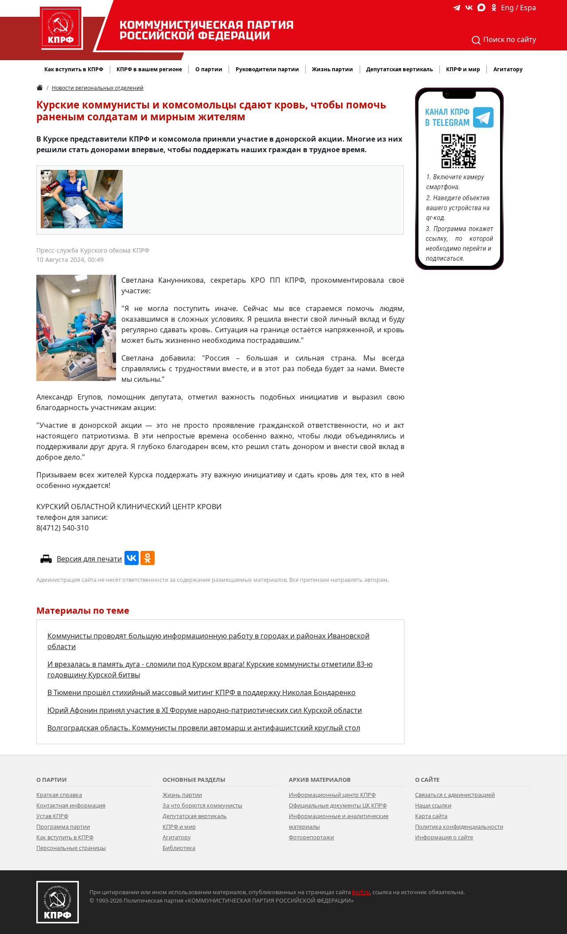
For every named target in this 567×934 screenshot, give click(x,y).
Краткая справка (59, 795)
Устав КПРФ (52, 816)
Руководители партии (267, 69)
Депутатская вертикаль (195, 816)
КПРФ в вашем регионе (149, 69)
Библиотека (179, 848)
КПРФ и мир (179, 826)
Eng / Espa (518, 7)
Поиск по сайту (509, 39)
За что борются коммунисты (202, 805)
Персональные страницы (71, 848)
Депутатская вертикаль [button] (399, 69)
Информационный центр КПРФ (332, 795)
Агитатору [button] (508, 69)
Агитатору (177, 837)
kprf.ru (361, 892)
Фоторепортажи (311, 837)
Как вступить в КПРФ (73, 69)
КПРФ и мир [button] (463, 69)
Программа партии (63, 826)
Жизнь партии (182, 795)
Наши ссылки (433, 805)
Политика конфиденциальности (459, 826)
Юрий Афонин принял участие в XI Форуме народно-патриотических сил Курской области (204, 710)
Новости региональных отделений (98, 88)
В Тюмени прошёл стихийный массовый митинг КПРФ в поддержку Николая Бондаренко (201, 692)
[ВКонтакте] (131, 558)
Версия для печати (89, 559)
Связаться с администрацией (455, 795)
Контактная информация (70, 805)
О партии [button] (208, 69)
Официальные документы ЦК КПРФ (338, 805)
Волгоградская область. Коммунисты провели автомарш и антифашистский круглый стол (203, 728)
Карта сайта (431, 816)
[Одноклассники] (147, 558)
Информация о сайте (444, 837)
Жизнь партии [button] (332, 69)
